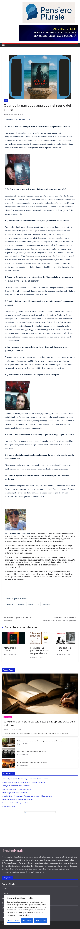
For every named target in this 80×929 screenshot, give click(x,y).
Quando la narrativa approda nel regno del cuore (18, 799)
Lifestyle (5, 893)
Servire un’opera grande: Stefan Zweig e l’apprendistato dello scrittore (40, 723)
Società (4, 889)
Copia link (46, 604)
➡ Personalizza (13, 920)
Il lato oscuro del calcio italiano (65, 649)
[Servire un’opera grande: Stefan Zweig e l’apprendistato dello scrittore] (40, 694)
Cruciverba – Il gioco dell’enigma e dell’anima (17, 619)
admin (21, 114)
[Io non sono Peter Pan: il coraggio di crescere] (8, 763)
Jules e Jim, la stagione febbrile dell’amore (31, 751)
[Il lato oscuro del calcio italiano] (66, 633)
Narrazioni (7, 717)
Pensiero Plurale (8, 884)
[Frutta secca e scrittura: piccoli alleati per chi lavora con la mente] (8, 742)
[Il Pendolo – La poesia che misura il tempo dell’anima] (40, 633)
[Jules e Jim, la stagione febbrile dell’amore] (8, 753)
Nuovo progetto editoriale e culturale (14, 793)
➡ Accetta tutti (41, 920)
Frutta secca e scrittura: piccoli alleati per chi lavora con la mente (39, 741)
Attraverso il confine (10, 649)
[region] (27, 910)
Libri (6, 100)
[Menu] (3, 45)
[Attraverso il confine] (13, 633)
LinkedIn (30, 604)
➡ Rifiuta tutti (27, 920)
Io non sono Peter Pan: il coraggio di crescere (32, 762)
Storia (4, 898)
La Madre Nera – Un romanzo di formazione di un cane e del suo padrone (59, 619)
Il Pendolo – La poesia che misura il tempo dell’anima (39, 650)
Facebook (21, 604)
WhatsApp (10, 604)
